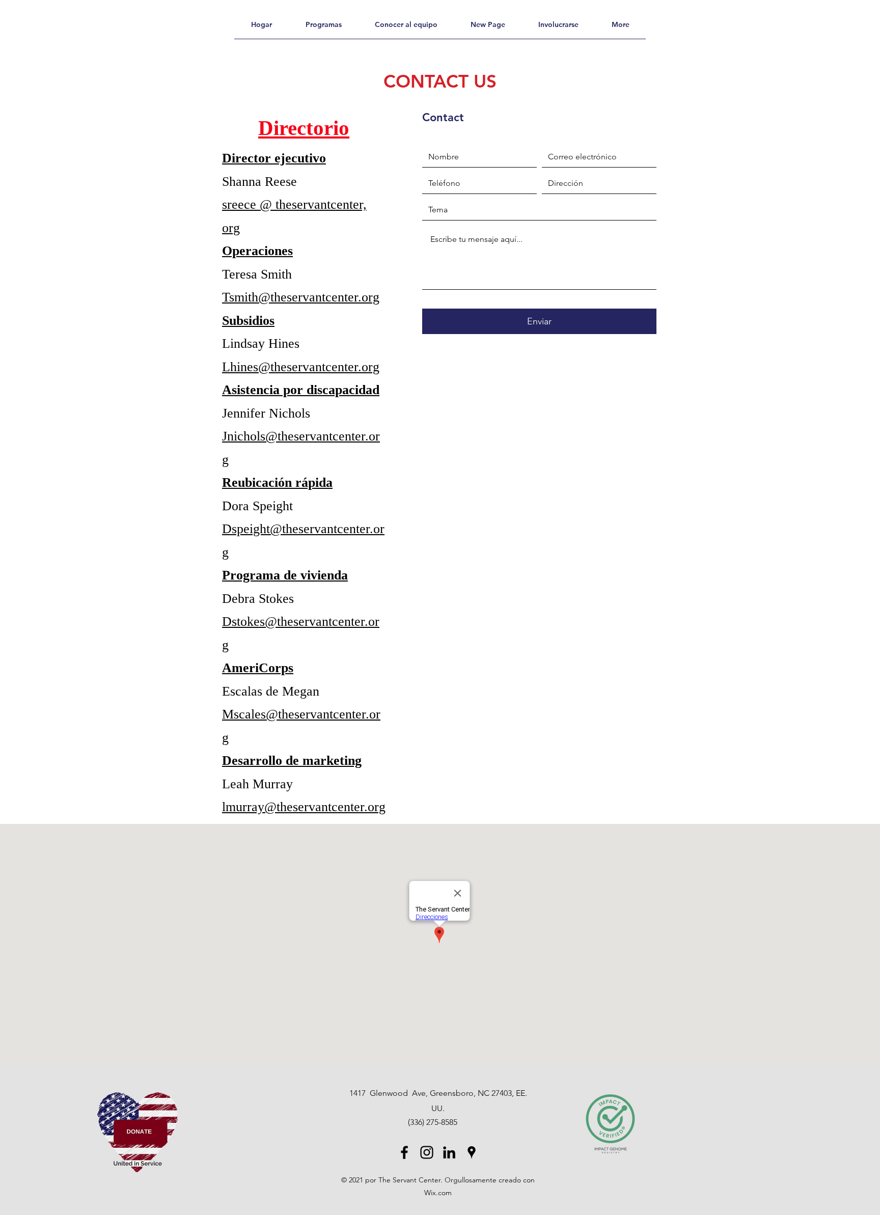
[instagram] (426, 1152)
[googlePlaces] (471, 1152)
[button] (620, 27)
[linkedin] (449, 1152)
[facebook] (404, 1152)
